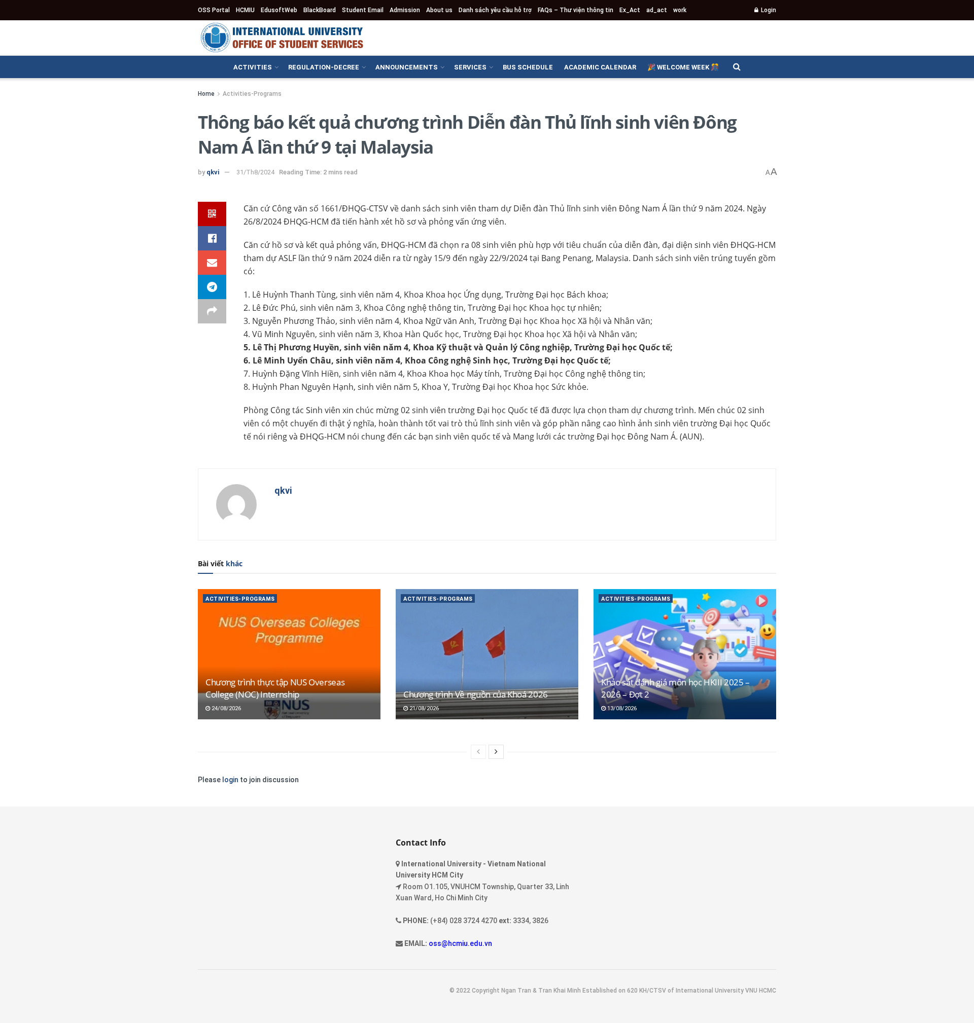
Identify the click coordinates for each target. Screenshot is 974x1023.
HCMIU (245, 10)
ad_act (656, 10)
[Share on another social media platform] (212, 311)
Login (767, 10)
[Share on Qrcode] (212, 214)
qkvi (213, 172)
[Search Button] (737, 67)
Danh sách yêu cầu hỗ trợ (495, 10)
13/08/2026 (621, 708)
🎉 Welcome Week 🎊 (683, 67)
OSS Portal (214, 10)
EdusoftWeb (279, 10)
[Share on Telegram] (212, 287)
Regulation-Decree (323, 67)
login (230, 780)
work (679, 10)
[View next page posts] (496, 752)
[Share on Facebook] (212, 238)
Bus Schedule (528, 67)
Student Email (363, 10)
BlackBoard (319, 10)
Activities (252, 67)
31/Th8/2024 (255, 172)
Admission (405, 10)
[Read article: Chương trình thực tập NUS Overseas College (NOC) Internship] (289, 654)
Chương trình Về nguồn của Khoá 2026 (475, 694)
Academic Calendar (600, 67)
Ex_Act (629, 10)
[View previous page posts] (478, 752)
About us (439, 10)
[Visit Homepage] (281, 37)
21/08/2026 (423, 708)
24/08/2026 (225, 708)
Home (206, 93)
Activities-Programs (252, 93)
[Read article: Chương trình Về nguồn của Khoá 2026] (487, 654)
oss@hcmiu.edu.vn (460, 943)
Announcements (406, 67)
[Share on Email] (212, 262)
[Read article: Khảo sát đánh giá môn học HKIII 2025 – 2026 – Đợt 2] (685, 654)
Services (470, 67)
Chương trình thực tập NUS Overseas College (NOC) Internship (274, 688)
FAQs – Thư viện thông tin (575, 10)
